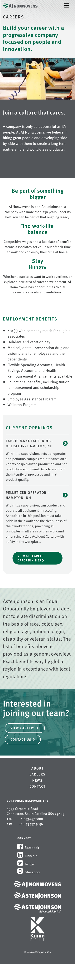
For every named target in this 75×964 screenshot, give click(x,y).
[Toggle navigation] (66, 5)
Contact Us (21, 739)
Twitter (30, 864)
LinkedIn (31, 855)
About (37, 768)
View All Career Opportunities (31, 558)
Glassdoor (32, 871)
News (37, 780)
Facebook (32, 847)
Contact (37, 786)
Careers (37, 774)
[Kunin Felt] (37, 926)
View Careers (23, 728)
